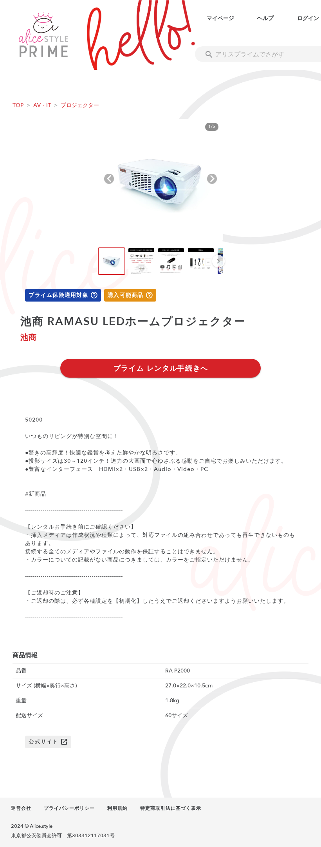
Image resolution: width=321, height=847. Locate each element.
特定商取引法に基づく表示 (170, 808)
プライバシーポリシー (69, 808)
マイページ (220, 18)
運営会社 (21, 808)
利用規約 (117, 808)
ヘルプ (265, 18)
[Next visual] (212, 179)
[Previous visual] (109, 179)
